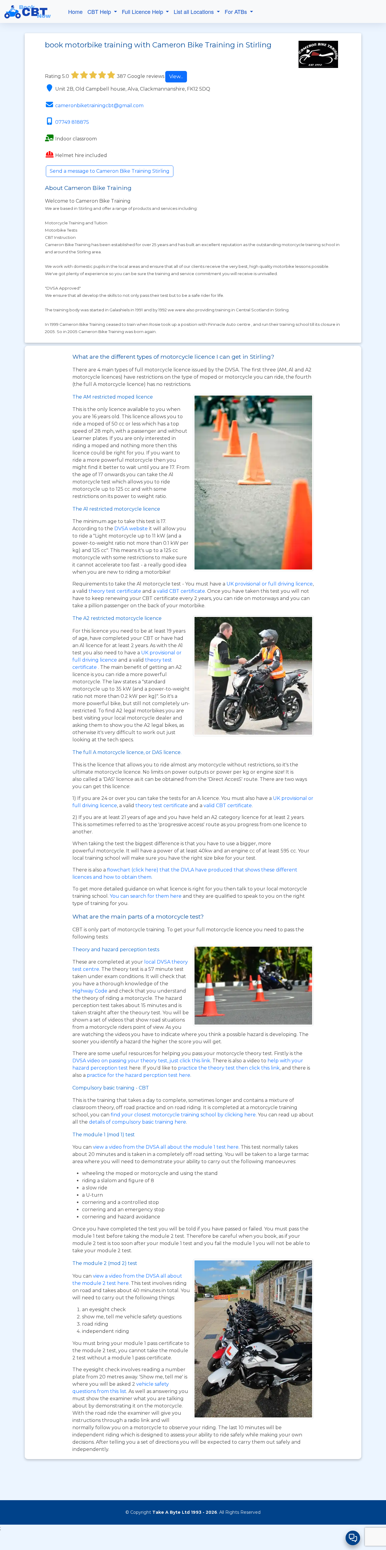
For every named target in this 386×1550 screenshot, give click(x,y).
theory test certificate (115, 591)
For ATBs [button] (236, 11)
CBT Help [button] (99, 11)
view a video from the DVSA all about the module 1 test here (166, 1147)
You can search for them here (146, 896)
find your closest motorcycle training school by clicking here (183, 1115)
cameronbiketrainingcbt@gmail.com (99, 105)
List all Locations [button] (194, 11)
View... (176, 76)
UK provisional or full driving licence (269, 584)
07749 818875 (72, 122)
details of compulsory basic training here (137, 1122)
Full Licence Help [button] (143, 11)
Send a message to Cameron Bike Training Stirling (109, 171)
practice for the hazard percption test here (138, 1075)
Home (75, 11)
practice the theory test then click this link (229, 1068)
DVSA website (131, 528)
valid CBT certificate (181, 591)
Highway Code (89, 991)
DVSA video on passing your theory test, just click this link (141, 1061)
